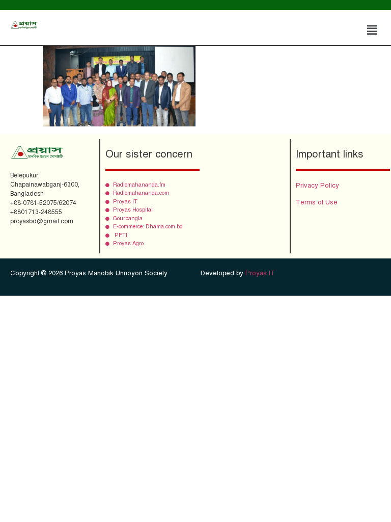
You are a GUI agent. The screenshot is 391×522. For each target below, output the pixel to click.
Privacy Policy (317, 185)
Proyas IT (260, 273)
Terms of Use (317, 202)
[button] (372, 30)
